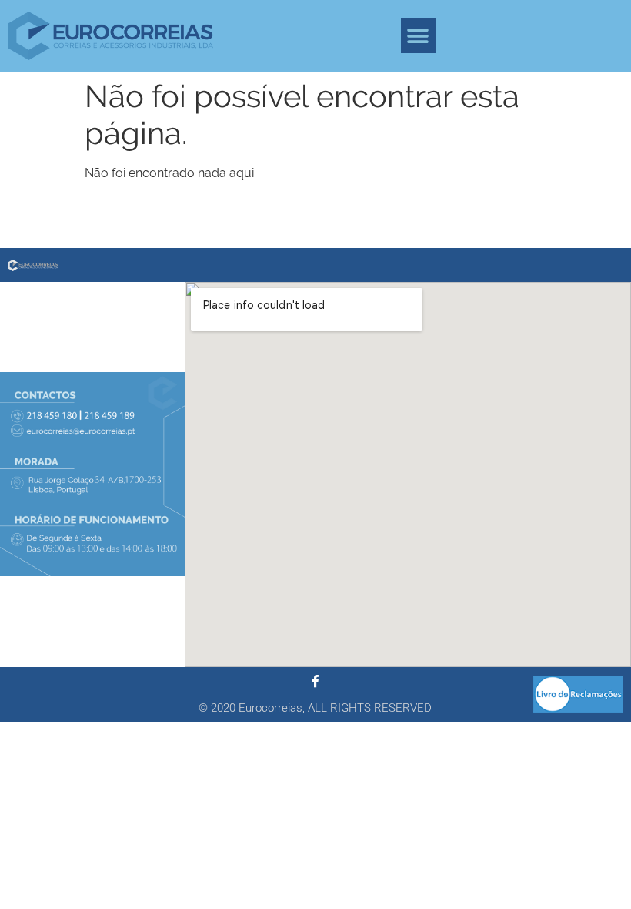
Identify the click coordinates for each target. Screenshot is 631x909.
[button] (418, 35)
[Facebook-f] (315, 681)
